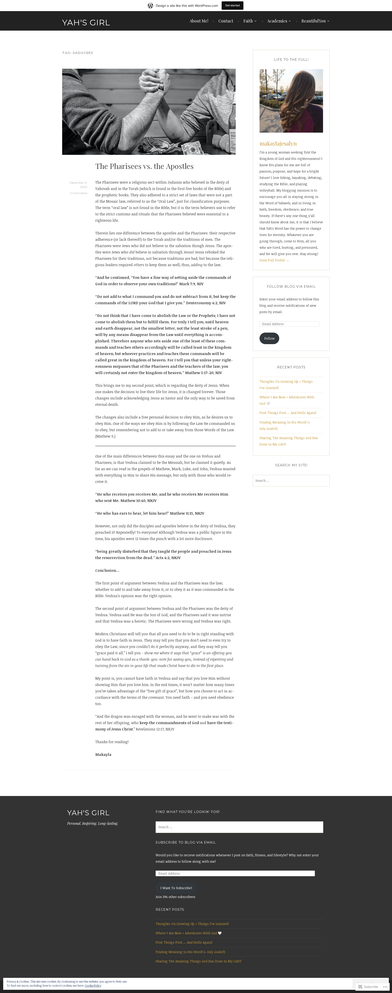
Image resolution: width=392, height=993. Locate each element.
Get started (232, 5)
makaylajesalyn (278, 143)
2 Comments (78, 193)
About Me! (199, 21)
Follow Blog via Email (291, 287)
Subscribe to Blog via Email (186, 842)
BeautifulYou (313, 21)
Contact (225, 21)
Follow (269, 338)
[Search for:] (291, 480)
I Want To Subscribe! (176, 888)
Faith (248, 21)
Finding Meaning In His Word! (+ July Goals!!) (190, 952)
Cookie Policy (93, 985)
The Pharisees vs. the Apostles (144, 166)
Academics (277, 21)
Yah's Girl (86, 22)
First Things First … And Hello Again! (288, 413)
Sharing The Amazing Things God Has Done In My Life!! (198, 961)
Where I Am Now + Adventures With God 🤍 (189, 933)
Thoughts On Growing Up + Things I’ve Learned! (192, 924)
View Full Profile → (274, 260)
